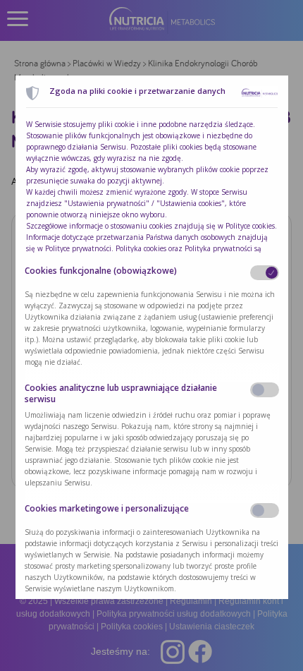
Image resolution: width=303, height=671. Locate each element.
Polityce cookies (250, 226)
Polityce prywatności (78, 248)
